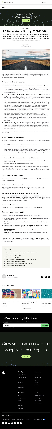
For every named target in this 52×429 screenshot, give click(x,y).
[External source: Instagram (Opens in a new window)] (12, 423)
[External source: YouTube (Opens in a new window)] (9, 423)
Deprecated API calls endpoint (11, 232)
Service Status (38, 403)
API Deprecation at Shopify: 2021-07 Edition (15, 261)
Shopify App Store (41, 150)
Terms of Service (6, 419)
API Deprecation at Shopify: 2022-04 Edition (15, 253)
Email (5, 221)
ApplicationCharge (6, 197)
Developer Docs (38, 374)
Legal (13, 419)
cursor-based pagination (36, 207)
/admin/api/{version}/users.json (11, 207)
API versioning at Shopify (39, 85)
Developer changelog (9, 229)
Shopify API (28, 28)
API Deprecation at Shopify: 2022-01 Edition (15, 265)
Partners (36, 382)
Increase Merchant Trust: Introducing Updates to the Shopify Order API (21, 259)
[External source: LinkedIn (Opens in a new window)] (49, 277)
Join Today (26, 20)
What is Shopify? (22, 374)
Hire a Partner (38, 400)
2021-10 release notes (14, 238)
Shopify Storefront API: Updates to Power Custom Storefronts (19, 263)
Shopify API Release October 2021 (13, 255)
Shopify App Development (27, 300)
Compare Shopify (22, 398)
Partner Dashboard (31, 218)
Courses (20, 403)
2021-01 (13, 161)
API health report (8, 218)
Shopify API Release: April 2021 (12, 257)
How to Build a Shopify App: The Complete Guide (29, 302)
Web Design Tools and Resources (9, 300)
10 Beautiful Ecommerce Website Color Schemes (10, 302)
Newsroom (20, 385)
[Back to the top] (3, 372)
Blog (19, 395)
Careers (20, 380)
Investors (20, 382)
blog (23, 28)
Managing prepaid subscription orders (37, 188)
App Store (37, 380)
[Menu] (49, 2)
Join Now (44, 2)
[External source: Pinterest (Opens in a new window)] (21, 423)
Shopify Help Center (39, 395)
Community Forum (39, 398)
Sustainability (21, 387)
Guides (19, 400)
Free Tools (20, 405)
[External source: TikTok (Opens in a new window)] (15, 423)
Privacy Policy (20, 419)
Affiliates (37, 385)
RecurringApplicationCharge (20, 197)
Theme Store (38, 377)
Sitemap (28, 419)
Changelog (20, 408)
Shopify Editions (22, 377)
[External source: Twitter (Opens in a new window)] (46, 277)
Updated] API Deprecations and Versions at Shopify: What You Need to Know (22, 251)
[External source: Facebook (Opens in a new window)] (42, 277)
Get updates (45, 325)
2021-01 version (35, 157)
